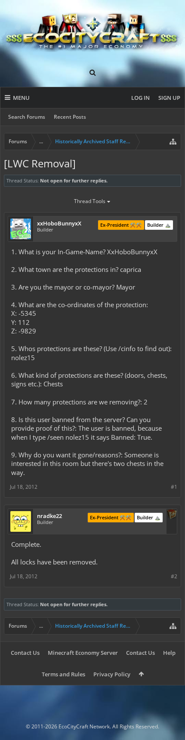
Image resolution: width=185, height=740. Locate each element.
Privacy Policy (111, 674)
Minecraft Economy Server (83, 653)
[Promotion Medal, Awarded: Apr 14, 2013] (171, 515)
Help (169, 653)
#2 (174, 576)
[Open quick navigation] (173, 141)
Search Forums (26, 116)
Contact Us (25, 653)
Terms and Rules (63, 674)
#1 (174, 487)
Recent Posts (70, 116)
